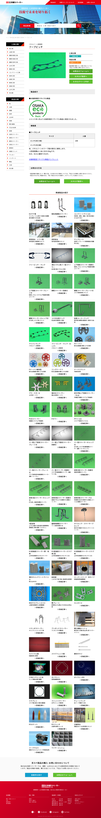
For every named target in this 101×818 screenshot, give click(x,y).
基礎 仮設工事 (13, 59)
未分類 (11, 93)
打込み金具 (12, 127)
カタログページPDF (81, 81)
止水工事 (12, 65)
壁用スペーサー (14, 141)
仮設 (10, 121)
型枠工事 (12, 76)
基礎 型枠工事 (13, 62)
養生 (10, 161)
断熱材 (11, 148)
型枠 (10, 114)
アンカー (12, 155)
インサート (12, 158)
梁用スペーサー (14, 138)
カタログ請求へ (81, 76)
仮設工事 (12, 86)
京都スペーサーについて (67, 2)
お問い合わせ (91, 2)
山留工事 (12, 52)
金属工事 (12, 79)
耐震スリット (13, 151)
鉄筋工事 (12, 69)
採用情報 (80, 2)
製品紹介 (53, 2)
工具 (10, 165)
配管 (10, 131)
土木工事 (12, 89)
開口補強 (12, 124)
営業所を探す (36, 775)
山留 (10, 107)
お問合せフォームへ (81, 71)
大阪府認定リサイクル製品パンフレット (43, 159)
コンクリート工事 (14, 72)
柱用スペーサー (14, 134)
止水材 (11, 117)
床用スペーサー (14, 144)
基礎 (10, 110)
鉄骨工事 (12, 83)
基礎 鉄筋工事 (13, 55)
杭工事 (11, 48)
